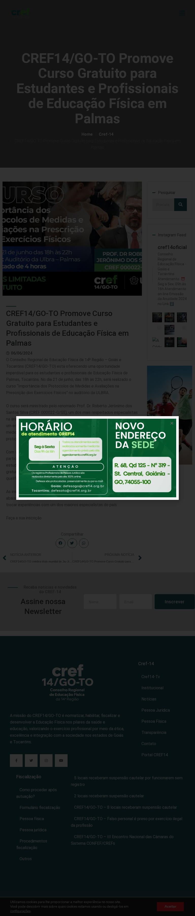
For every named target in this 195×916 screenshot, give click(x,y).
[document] (97, 458)
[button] (172, 423)
